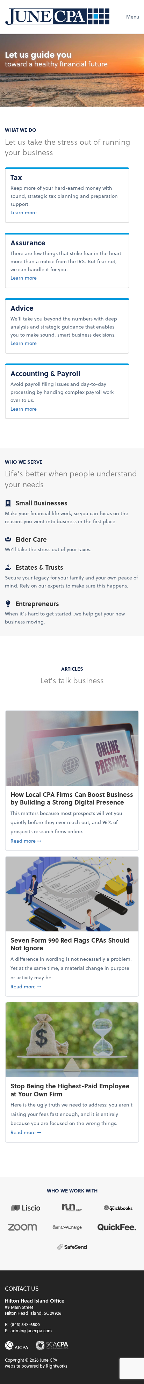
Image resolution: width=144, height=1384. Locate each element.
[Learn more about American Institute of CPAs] (17, 1345)
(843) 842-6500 (25, 1324)
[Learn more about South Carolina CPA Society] (52, 1345)
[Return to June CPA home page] (57, 17)
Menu (132, 16)
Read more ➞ (72, 840)
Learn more (35, 212)
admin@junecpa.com (31, 1330)
